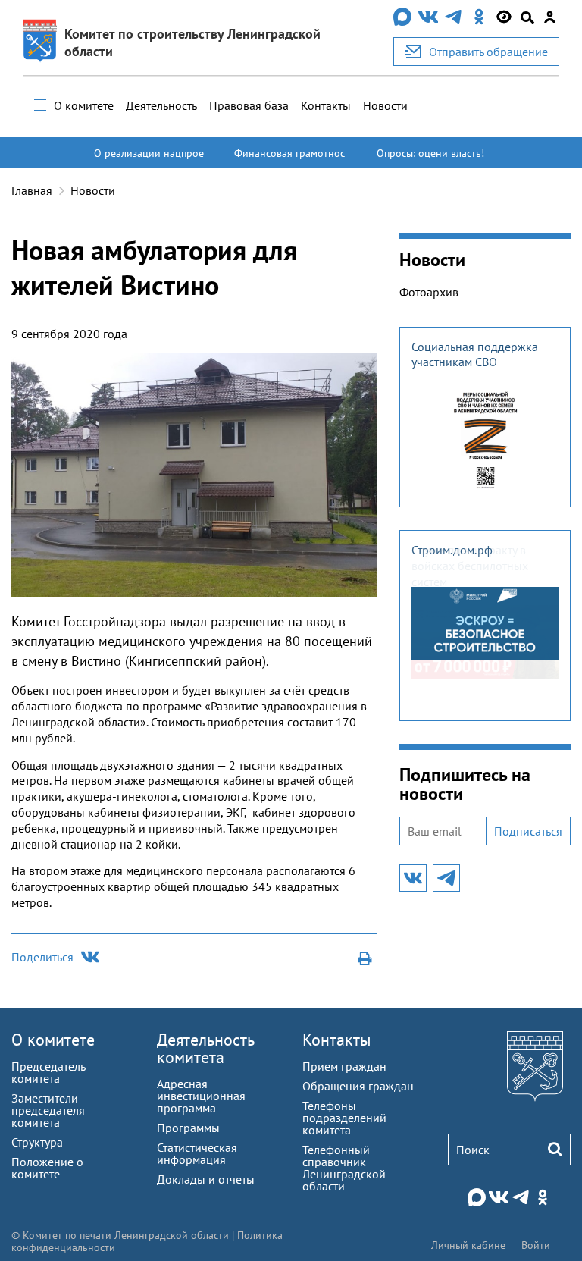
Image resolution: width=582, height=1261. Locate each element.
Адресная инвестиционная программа (201, 1095)
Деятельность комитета (205, 1048)
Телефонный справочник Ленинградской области (344, 1168)
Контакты (326, 105)
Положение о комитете (47, 1167)
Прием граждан (344, 1066)
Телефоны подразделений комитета (344, 1117)
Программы (188, 1127)
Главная (31, 190)
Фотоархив (428, 292)
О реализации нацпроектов (149, 160)
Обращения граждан (358, 1085)
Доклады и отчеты (206, 1179)
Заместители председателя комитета (48, 1110)
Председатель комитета (48, 1072)
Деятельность (161, 105)
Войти (535, 1245)
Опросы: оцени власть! (430, 153)
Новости (385, 105)
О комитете (84, 105)
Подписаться (528, 831)
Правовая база (249, 105)
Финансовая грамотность (289, 160)
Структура (37, 1142)
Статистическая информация (197, 1153)
